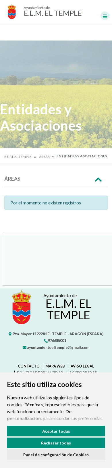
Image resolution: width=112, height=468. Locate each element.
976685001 (56, 340)
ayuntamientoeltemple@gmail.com (57, 347)
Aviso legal (82, 366)
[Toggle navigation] (105, 15)
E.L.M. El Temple (18, 156)
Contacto (29, 366)
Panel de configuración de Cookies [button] (56, 454)
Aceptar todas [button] (56, 431)
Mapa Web (55, 366)
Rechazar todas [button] (56, 442)
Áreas (44, 156)
